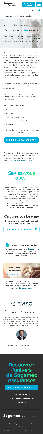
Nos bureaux (22, 402)
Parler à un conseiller (28, 4)
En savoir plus (25, 288)
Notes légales (14, 424)
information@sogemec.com (23, 398)
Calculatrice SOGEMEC (20, 229)
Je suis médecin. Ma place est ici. (17, 16)
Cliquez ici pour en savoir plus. (19, 160)
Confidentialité (27, 424)
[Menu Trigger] (39, 4)
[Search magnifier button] (39, 10)
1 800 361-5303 (23, 395)
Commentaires (22, 427)
